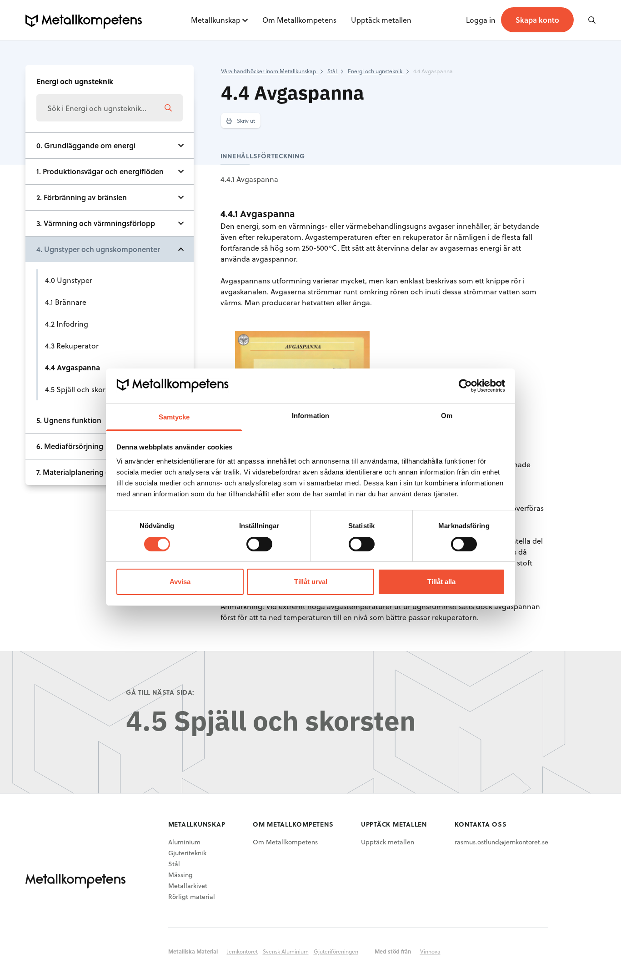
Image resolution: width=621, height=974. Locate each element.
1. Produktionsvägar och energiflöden (100, 171)
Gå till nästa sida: (160, 692)
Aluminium (184, 842)
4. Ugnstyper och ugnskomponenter (98, 249)
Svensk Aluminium (286, 951)
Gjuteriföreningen (336, 951)
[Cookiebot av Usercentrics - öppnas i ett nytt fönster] (465, 386)
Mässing (180, 874)
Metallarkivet (187, 885)
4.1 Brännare (65, 302)
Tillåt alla (441, 581)
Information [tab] (310, 415)
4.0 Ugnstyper (68, 280)
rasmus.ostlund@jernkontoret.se (501, 842)
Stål (174, 863)
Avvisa (180, 581)
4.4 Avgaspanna (72, 367)
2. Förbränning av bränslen (81, 197)
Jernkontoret (242, 951)
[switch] (259, 544)
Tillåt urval (310, 581)
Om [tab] (446, 415)
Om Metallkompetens (299, 20)
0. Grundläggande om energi (85, 145)
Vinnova (430, 951)
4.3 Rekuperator (72, 345)
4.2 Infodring (66, 323)
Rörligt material (191, 896)
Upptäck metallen (381, 20)
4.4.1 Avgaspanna (249, 179)
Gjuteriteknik (187, 853)
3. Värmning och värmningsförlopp (95, 223)
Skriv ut (245, 120)
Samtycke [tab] (174, 417)
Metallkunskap (215, 20)
